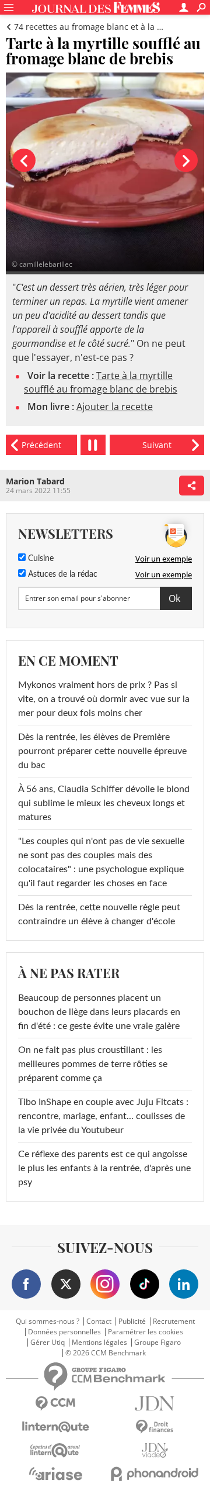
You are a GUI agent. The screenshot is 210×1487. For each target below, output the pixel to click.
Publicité (132, 1321)
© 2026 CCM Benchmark (105, 1353)
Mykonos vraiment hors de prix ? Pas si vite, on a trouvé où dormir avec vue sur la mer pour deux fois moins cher (104, 699)
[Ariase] (55, 1473)
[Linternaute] (55, 1427)
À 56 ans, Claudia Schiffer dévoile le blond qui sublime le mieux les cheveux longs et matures (104, 803)
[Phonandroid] (154, 1474)
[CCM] (55, 1403)
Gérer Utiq (47, 1342)
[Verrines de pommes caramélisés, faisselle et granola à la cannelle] (41, 445)
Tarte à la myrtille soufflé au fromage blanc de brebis (100, 382)
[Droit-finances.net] (154, 1427)
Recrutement (174, 1321)
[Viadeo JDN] (154, 1450)
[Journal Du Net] (154, 1403)
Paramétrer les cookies (145, 1332)
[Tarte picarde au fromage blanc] (157, 445)
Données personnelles (64, 1332)
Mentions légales (99, 1342)
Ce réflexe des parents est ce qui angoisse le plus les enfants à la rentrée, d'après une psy (104, 1168)
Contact (98, 1321)
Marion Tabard (35, 481)
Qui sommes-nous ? (47, 1321)
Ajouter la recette (114, 406)
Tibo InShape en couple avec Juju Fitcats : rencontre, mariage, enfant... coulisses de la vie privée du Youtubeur (103, 1116)
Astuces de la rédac (61, 574)
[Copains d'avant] (55, 1450)
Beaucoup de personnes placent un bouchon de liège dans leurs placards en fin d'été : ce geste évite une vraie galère (99, 1012)
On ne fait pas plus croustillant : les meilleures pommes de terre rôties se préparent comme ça (92, 1064)
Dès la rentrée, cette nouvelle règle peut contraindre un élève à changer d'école (99, 914)
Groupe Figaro (157, 1342)
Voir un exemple (163, 558)
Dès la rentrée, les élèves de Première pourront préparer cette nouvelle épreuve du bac (102, 751)
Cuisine (40, 559)
